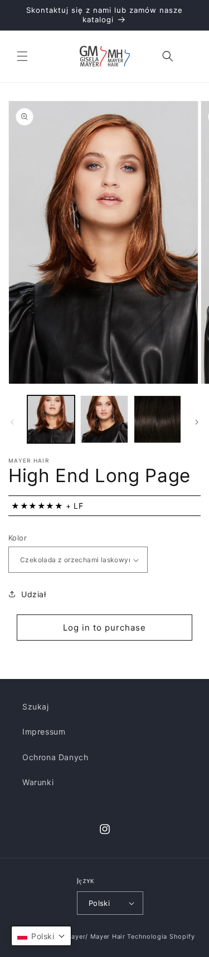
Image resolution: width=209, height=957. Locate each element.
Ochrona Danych (55, 757)
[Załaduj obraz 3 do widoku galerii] (157, 419)
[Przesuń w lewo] (12, 422)
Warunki (38, 782)
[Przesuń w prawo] (196, 422)
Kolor (17, 537)
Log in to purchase (104, 627)
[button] (22, 56)
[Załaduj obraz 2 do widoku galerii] (104, 419)
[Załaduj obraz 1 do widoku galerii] (51, 419)
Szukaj (35, 706)
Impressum (43, 731)
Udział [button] (33, 594)
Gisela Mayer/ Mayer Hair (84, 936)
